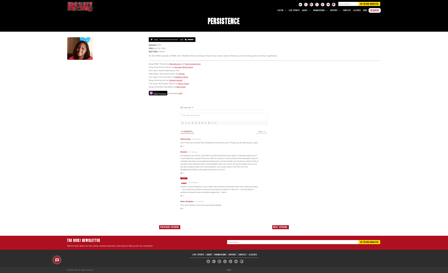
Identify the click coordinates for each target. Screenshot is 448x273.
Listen (281, 10)
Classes (357, 10)
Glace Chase (183, 83)
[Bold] (182, 122)
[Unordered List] (199, 122)
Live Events (294, 10)
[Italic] (186, 122)
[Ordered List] (195, 122)
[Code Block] (205, 122)
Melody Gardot (175, 80)
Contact (347, 10)
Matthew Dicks (181, 77)
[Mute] (186, 39)
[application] (172, 39)
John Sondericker (193, 64)
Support (334, 10)
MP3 (180, 93)
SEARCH (374, 10)
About (305, 10)
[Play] (152, 39)
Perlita (182, 74)
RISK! (229, 270)
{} (212, 123)
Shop (365, 10)
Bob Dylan (181, 87)
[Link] (208, 122)
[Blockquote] (202, 122)
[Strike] (192, 122)
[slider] (191, 39)
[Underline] (189, 122)
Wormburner (175, 64)
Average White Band (183, 67)
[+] (215, 123)
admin (184, 183)
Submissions (319, 10)
